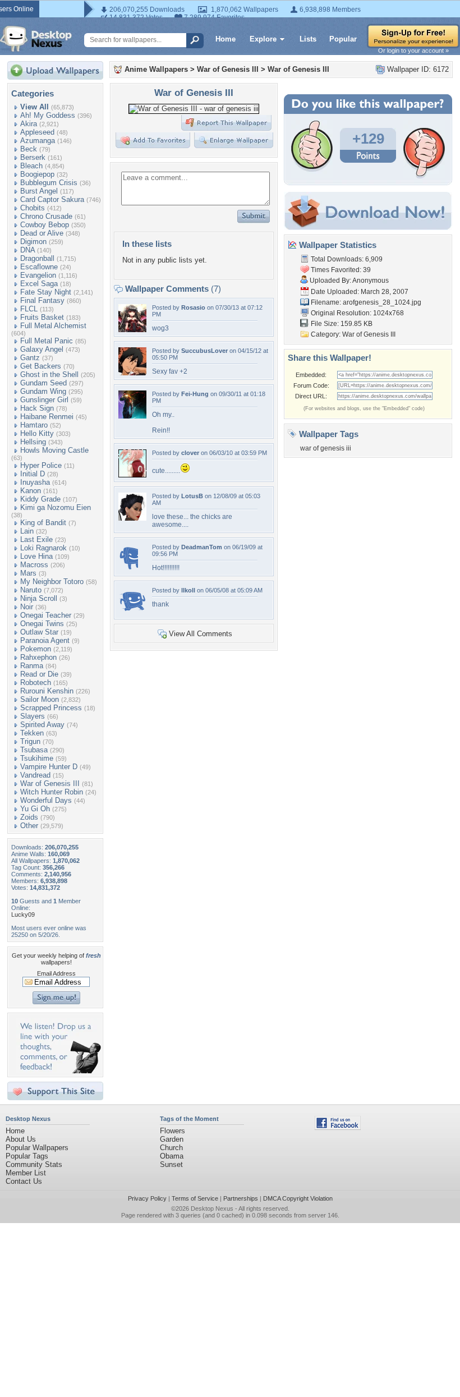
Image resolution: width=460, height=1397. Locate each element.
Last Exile (36, 539)
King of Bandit (43, 522)
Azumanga (37, 140)
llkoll (188, 590)
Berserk (32, 157)
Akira (28, 124)
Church (171, 1147)
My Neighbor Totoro (52, 581)
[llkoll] (132, 612)
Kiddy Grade (40, 499)
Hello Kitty (37, 433)
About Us (21, 1139)
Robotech (35, 682)
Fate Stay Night (45, 292)
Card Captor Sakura (52, 199)
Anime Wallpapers (156, 69)
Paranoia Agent (45, 640)
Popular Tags (27, 1156)
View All (34, 107)
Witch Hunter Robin (51, 792)
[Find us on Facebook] (338, 1127)
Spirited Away (42, 724)
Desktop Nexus (212, 1208)
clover (190, 452)
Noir (26, 607)
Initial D (32, 474)
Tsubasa (34, 750)
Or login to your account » (413, 50)
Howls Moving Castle (54, 450)
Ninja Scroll (38, 598)
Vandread (35, 775)
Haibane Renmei (46, 416)
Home (225, 39)
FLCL (29, 309)
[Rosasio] (132, 329)
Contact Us (24, 1181)
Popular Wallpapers (37, 1147)
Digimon (33, 241)
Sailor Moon (39, 699)
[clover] (132, 475)
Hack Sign (37, 408)
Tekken (32, 733)
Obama (171, 1156)
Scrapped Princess (51, 708)
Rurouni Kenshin (46, 691)
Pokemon (35, 649)
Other (29, 825)
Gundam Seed (43, 383)
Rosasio (193, 307)
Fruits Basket (42, 317)
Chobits (32, 208)
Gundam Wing (43, 391)
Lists (308, 39)
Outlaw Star (39, 632)
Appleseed (37, 132)
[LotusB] (132, 518)
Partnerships (240, 1198)
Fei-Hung (195, 393)
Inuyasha (35, 482)
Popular (343, 39)
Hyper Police (41, 465)
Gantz (30, 357)
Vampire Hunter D (48, 766)
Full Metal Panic (46, 341)
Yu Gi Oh (35, 809)
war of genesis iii (325, 448)
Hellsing (33, 442)
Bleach (31, 166)
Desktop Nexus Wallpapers (36, 39)
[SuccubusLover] (132, 373)
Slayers (32, 716)
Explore (263, 39)
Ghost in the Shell (49, 374)
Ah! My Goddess (47, 115)
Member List (26, 1173)
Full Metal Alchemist (53, 325)
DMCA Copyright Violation (298, 1198)
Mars (28, 573)
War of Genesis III (50, 783)
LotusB (192, 496)
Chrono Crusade (46, 216)
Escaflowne (39, 267)
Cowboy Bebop (44, 224)
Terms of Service (195, 1198)
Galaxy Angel (41, 349)
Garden (171, 1139)
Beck (28, 149)
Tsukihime (36, 758)
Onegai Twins (42, 623)
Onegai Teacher (45, 615)
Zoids (29, 817)
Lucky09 (23, 914)
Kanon (30, 490)
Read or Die (39, 674)
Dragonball (37, 258)
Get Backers (40, 366)
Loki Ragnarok (43, 548)
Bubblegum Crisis (48, 182)
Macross (34, 564)
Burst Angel (39, 191)
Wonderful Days (46, 800)
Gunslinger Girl (44, 400)
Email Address (56, 973)
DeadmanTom (201, 547)
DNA (27, 250)
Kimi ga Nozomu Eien (55, 507)
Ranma (31, 665)
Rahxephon (38, 657)
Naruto (31, 590)
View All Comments (200, 633)
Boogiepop (37, 174)
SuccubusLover (204, 350)
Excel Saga (39, 283)
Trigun (30, 741)
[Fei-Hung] (132, 416)
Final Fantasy (42, 300)
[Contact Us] (58, 1071)
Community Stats (34, 1164)
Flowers (172, 1131)
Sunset (171, 1164)
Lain (27, 531)
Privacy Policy (147, 1198)
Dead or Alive (41, 233)
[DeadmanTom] (128, 569)
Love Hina (36, 556)
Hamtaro (34, 425)
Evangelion (38, 275)
